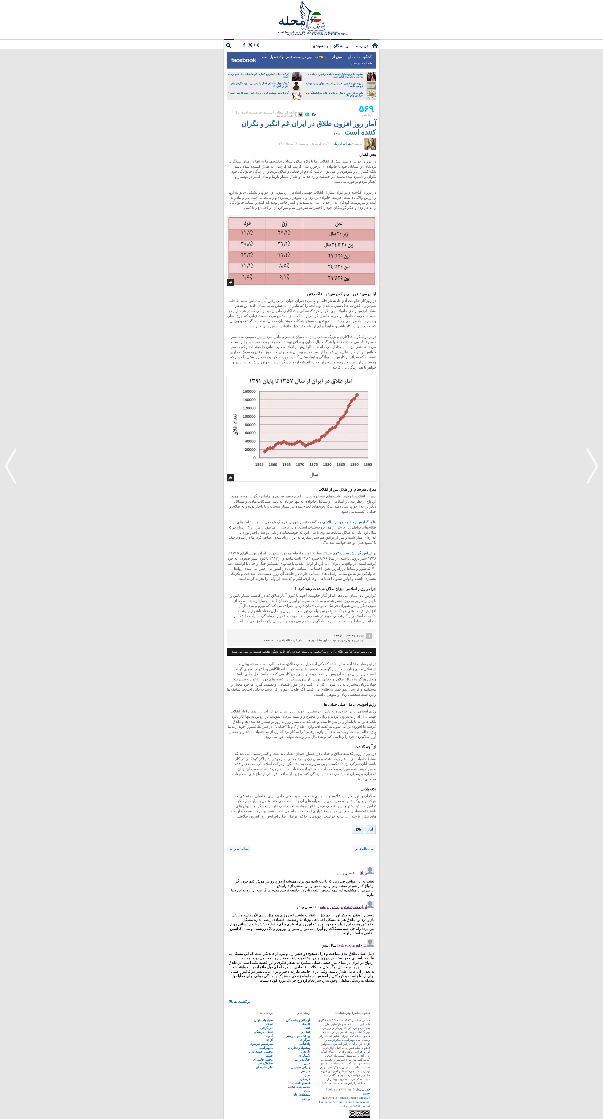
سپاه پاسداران (263, 1020)
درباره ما (361, 46)
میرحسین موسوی (261, 1044)
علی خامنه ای (264, 1067)
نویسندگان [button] (341, 46)
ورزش (306, 1098)
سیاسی (365, 1028)
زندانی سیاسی (300, 1067)
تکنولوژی (304, 1055)
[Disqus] (301, 924)
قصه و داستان (301, 1083)
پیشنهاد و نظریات (299, 1048)
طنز (307, 1075)
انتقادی (305, 1032)
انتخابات (305, 1028)
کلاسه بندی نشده (299, 1087)
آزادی (366, 1044)
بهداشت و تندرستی (297, 1036)
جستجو (229, 44)
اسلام (269, 1024)
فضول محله (301, 17)
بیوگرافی (304, 1040)
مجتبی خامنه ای (263, 1059)
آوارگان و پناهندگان (298, 1020)
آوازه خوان (363, 1051)
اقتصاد (306, 1024)
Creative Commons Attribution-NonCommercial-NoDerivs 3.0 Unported (344, 1102)
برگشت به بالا (239, 1002)
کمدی (306, 1091)
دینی (307, 1063)
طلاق (358, 829)
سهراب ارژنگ (343, 143)
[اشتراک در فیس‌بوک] (313, 114)
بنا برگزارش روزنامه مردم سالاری (349, 522)
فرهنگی (352, 1028)
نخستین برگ (375, 44)
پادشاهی (304, 1044)
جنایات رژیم (302, 1059)
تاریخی (305, 1051)
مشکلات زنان (301, 1094)
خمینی (269, 1055)
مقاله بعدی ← (239, 849)
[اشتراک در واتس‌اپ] (307, 114)
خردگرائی (266, 1028)
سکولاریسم (265, 1063)
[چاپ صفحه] (300, 114)
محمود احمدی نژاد (261, 1051)
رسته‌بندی (320, 46)
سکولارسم (334, 1040)
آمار (370, 829)
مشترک (250, 44)
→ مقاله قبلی (364, 849)
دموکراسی (350, 1040)
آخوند (269, 1036)
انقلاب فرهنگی (263, 1032)
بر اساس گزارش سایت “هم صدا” (350, 553)
